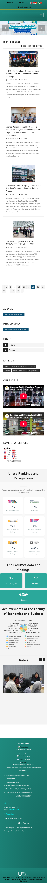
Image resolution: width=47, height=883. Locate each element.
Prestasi (7, 371)
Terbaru (12, 345)
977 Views (24, 138)
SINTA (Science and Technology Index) (17, 785)
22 (43, 287)
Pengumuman (33, 371)
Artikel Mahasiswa (19, 371)
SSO (22, 2)
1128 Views (24, 247)
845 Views (24, 80)
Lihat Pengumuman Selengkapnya (16, 330)
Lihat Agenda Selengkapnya (14, 314)
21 (38, 287)
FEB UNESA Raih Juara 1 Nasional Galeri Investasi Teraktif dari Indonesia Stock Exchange (23, 74)
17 (19, 287)
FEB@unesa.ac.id (14, 809)
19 (28, 287)
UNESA (10, 2)
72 (18, 291)
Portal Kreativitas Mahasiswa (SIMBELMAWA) (20, 792)
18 (24, 287)
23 (4, 291)
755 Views (24, 194)
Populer (12, 350)
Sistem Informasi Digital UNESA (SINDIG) (18, 789)
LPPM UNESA (10, 778)
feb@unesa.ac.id (25, 7)
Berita (6, 366)
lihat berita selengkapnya (32, 46)
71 (13, 291)
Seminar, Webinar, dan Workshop (23, 366)
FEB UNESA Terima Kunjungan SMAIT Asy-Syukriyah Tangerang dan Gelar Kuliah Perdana (23, 188)
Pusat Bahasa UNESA (12, 782)
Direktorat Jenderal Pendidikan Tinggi (18, 775)
